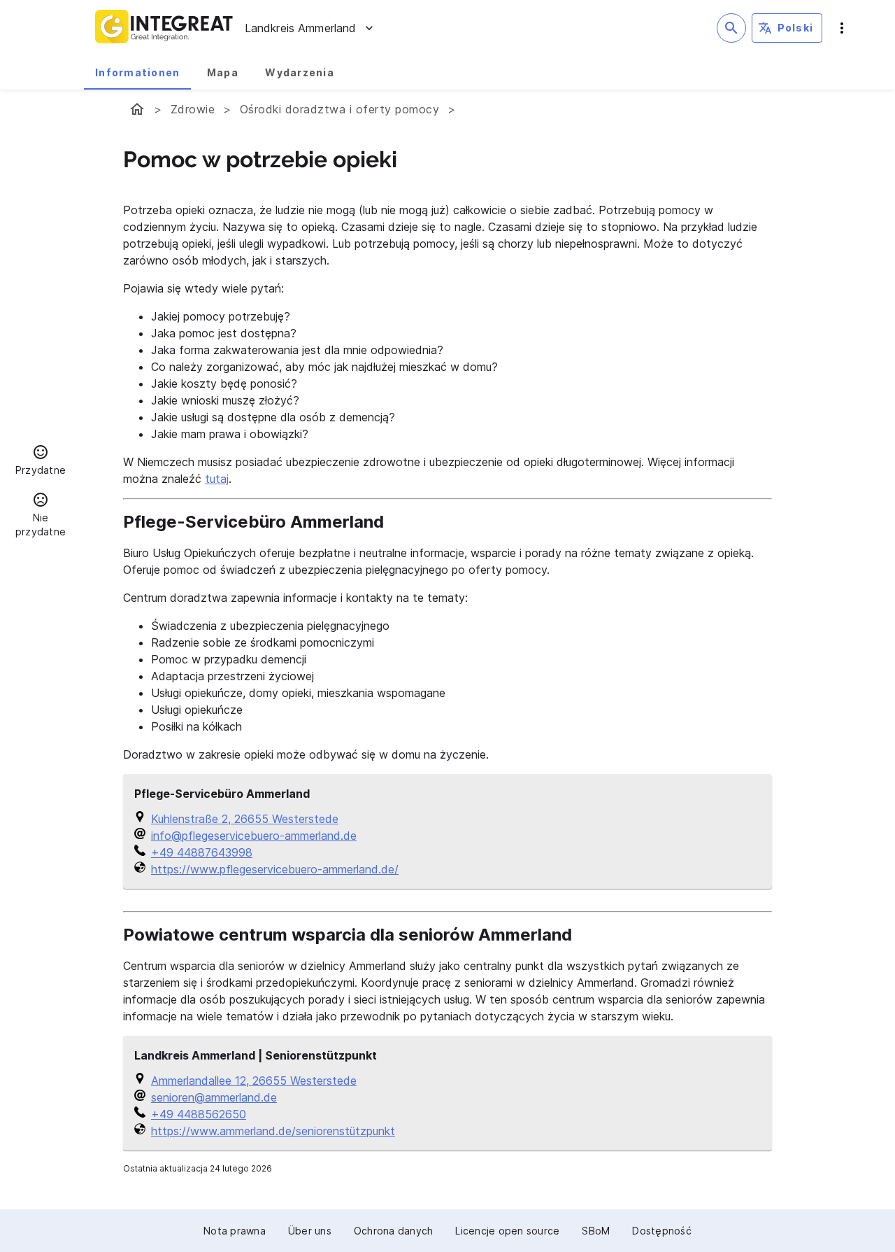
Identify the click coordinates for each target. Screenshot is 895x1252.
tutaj (217, 479)
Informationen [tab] (137, 72)
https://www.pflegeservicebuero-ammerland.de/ (275, 869)
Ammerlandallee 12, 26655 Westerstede (254, 1081)
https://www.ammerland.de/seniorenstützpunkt (273, 1131)
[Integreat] (164, 28)
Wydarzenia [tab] (299, 72)
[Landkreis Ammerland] (137, 109)
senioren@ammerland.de (214, 1097)
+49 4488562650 (198, 1114)
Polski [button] (796, 28)
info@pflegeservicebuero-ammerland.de (254, 836)
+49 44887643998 (201, 852)
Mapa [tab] (222, 72)
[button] (41, 462)
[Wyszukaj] (731, 28)
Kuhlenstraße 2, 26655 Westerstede (244, 819)
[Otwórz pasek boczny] (842, 28)
